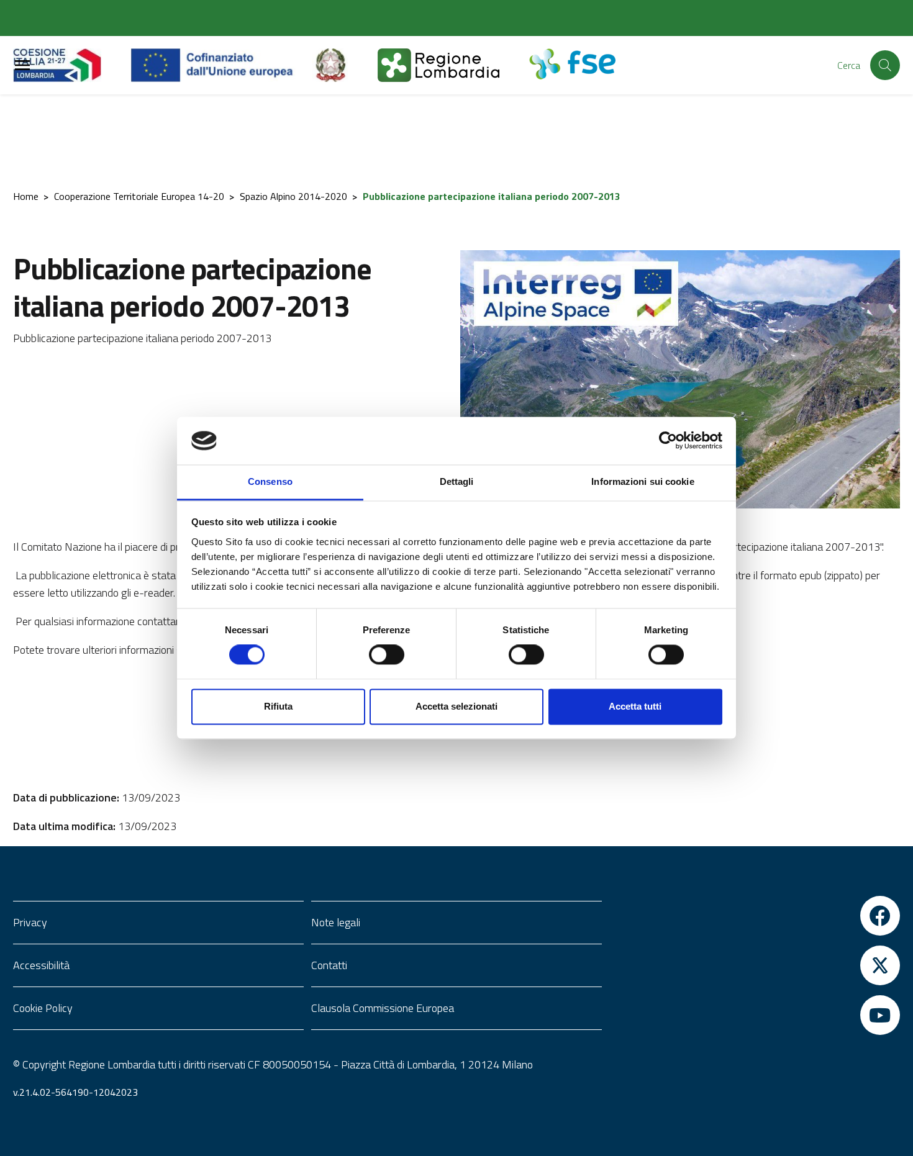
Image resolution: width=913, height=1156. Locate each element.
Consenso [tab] (270, 481)
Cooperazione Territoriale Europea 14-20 (139, 196)
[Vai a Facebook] (754, 916)
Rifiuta (278, 706)
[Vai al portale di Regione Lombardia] (72, 65)
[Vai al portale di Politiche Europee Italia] (345, 65)
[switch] (386, 655)
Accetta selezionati (456, 706)
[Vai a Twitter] (754, 965)
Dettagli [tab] (457, 481)
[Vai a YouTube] (754, 1015)
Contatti (329, 965)
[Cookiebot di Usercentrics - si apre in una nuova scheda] (668, 440)
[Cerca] (885, 65)
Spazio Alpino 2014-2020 (293, 196)
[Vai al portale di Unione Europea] (221, 65)
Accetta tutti (635, 706)
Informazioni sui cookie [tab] (642, 481)
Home (26, 196)
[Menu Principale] (22, 65)
